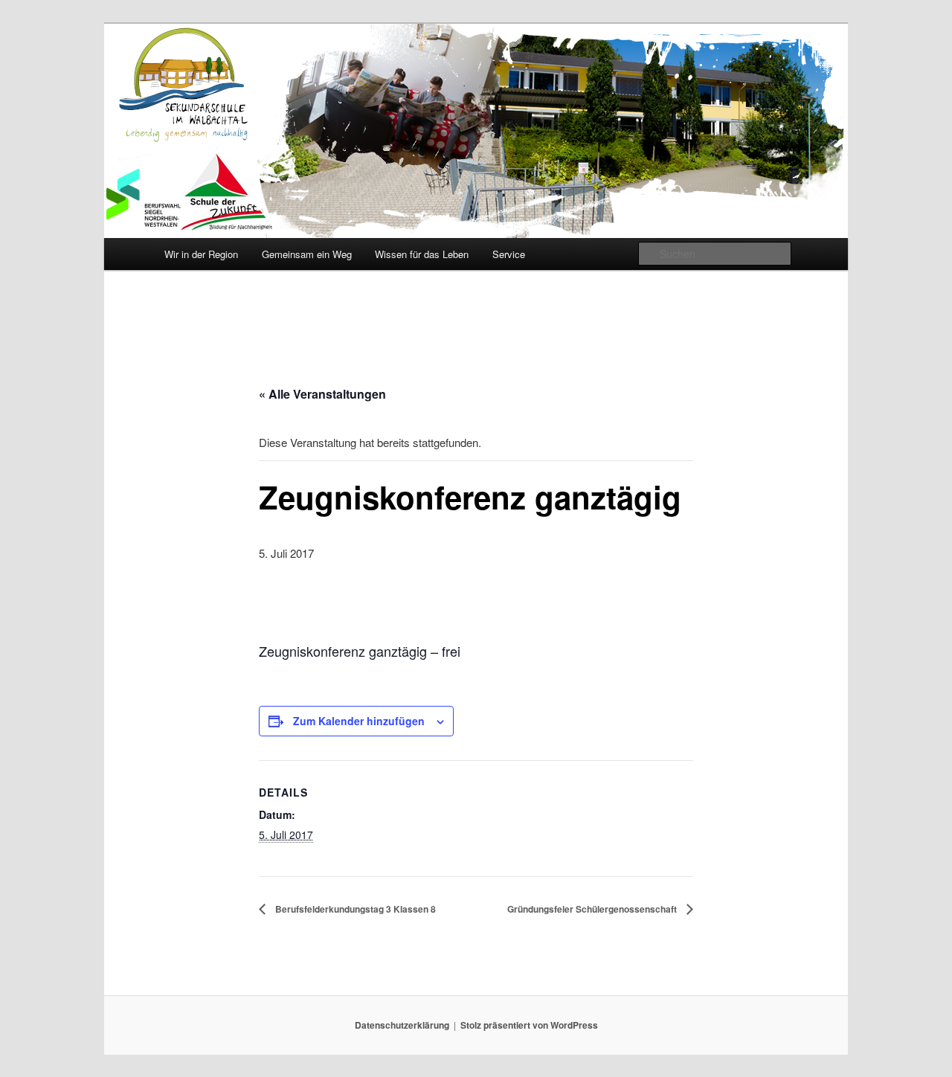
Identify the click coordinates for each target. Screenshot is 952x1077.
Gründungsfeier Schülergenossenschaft (593, 909)
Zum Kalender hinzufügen (359, 720)
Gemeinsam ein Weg (307, 254)
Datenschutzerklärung (402, 1025)
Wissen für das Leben (422, 254)
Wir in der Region (201, 254)
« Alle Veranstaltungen (322, 393)
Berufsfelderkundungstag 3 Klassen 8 (354, 909)
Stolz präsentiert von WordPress (529, 1025)
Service (508, 254)
